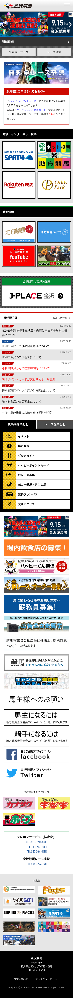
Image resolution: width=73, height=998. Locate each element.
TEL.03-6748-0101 (36, 847)
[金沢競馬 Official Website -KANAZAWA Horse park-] (18, 6)
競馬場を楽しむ (18, 424)
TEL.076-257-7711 (36, 864)
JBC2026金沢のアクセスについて (36, 355)
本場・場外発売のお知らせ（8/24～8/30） (36, 410)
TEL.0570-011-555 (36, 851)
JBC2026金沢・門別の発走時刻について (36, 343)
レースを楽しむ (55, 424)
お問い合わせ (20, 979)
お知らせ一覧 (60, 318)
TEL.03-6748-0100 (36, 842)
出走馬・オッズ (19, 52)
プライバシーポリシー (47, 979)
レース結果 (54, 52)
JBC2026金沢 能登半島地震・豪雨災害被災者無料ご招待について (36, 330)
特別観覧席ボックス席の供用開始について (36, 388)
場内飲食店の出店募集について (36, 399)
